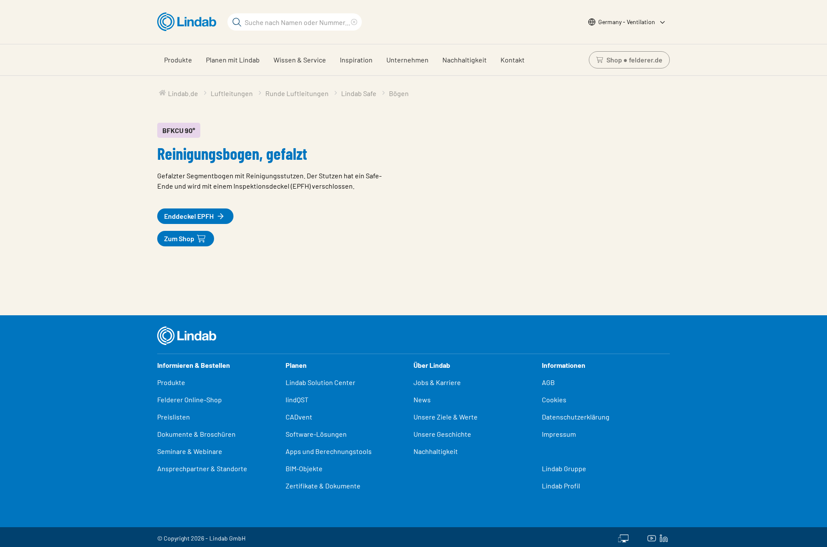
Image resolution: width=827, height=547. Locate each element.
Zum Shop (179, 238)
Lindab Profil (561, 486)
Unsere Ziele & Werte (446, 417)
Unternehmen (407, 60)
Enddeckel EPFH (189, 216)
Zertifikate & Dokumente (323, 486)
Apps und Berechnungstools (329, 451)
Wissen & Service (300, 60)
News (422, 399)
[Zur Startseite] (189, 22)
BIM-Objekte (304, 468)
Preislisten (173, 417)
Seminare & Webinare (189, 451)
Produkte (178, 60)
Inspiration (356, 60)
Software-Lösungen (316, 434)
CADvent (299, 417)
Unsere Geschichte (442, 434)
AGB (548, 382)
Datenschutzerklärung (575, 417)
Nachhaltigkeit (464, 60)
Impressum (559, 434)
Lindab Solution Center (320, 382)
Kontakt (513, 60)
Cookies (554, 399)
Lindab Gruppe (564, 468)
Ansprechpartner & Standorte (203, 468)
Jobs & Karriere (437, 382)
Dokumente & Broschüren (196, 434)
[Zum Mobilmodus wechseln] (623, 537)
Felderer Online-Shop (189, 399)
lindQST (297, 399)
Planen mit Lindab (233, 60)
